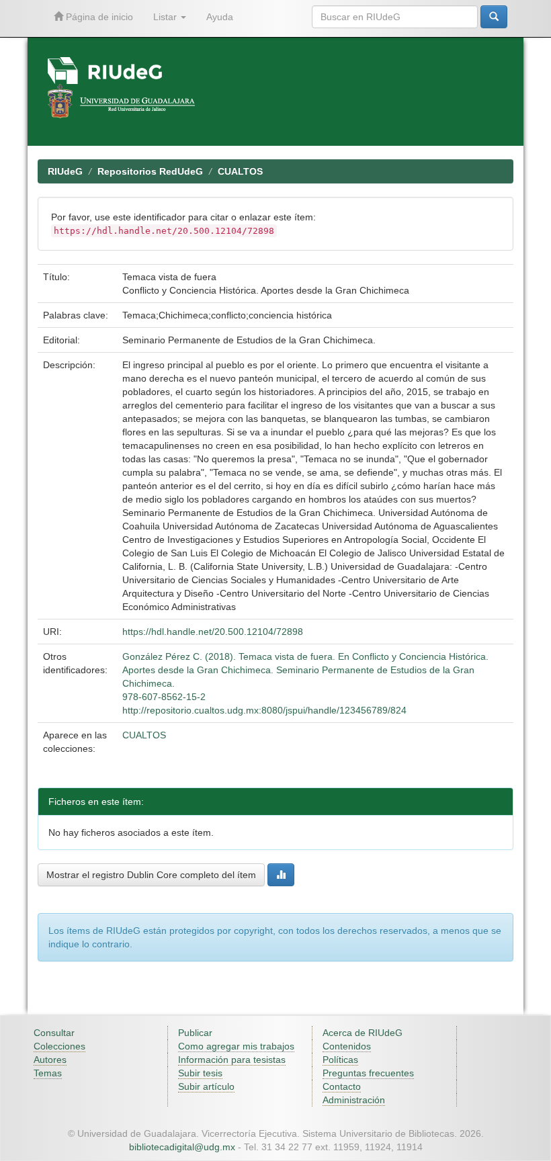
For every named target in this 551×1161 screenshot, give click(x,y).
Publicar (195, 1032)
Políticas (340, 1059)
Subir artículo (206, 1086)
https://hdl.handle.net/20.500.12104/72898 (212, 631)
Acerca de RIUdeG (362, 1032)
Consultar (54, 1032)
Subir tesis (200, 1073)
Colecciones (59, 1046)
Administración (354, 1099)
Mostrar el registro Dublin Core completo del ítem (151, 874)
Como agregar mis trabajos (236, 1046)
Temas (48, 1073)
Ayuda (219, 16)
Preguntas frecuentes (368, 1073)
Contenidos (347, 1046)
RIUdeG (65, 171)
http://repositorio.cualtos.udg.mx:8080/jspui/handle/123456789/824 (264, 710)
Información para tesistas (232, 1059)
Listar (166, 16)
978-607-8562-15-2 (164, 696)
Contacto (342, 1086)
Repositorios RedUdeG (150, 171)
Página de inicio (98, 16)
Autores (50, 1059)
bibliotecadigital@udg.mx (182, 1147)
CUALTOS (240, 171)
